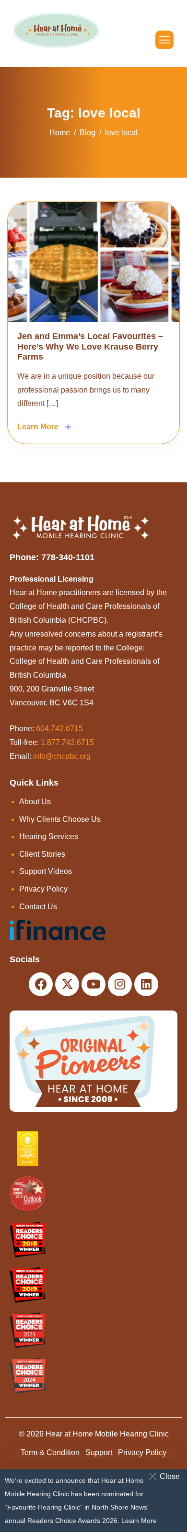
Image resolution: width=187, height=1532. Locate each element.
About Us (35, 802)
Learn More (139, 1520)
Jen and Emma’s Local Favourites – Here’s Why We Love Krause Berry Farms (90, 346)
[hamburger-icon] (164, 40)
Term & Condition (50, 1452)
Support (98, 1452)
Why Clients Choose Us (60, 819)
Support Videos (45, 871)
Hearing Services (48, 836)
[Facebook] (41, 984)
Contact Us (38, 907)
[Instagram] (120, 984)
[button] (166, 1476)
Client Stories (42, 854)
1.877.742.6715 (67, 742)
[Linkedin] (146, 984)
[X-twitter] (67, 984)
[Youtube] (93, 984)
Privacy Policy (43, 889)
